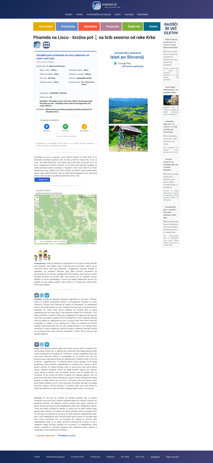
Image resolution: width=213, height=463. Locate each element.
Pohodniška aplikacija (55, 457)
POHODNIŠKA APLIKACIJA (99, 14)
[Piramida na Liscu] (37, 45)
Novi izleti (140, 457)
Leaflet (75, 243)
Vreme (153, 26)
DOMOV (68, 14)
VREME (79, 14)
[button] (37, 197)
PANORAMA (142, 14)
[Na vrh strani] (209, 459)
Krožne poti (95, 457)
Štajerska (133, 26)
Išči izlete (125, 457)
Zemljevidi (155, 457)
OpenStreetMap (84, 243)
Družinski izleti (77, 457)
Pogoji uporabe (172, 457)
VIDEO (118, 14)
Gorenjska (45, 26)
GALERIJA (129, 14)
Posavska (112, 26)
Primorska (68, 26)
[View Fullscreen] (37, 205)
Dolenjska (90, 26)
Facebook (110, 457)
